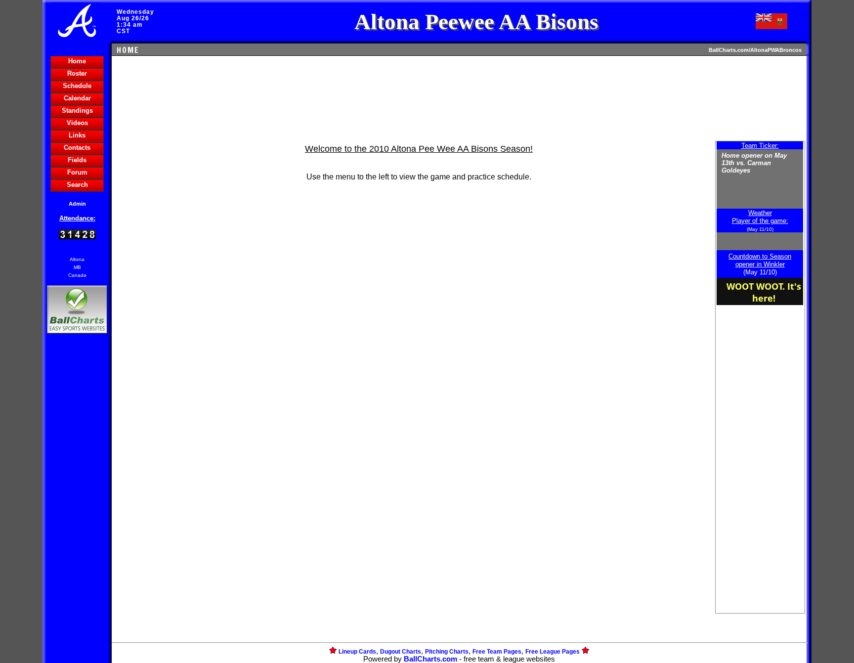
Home (77, 61)
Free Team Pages (496, 651)
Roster (77, 73)
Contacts (77, 147)
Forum (77, 172)
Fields (77, 160)
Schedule (77, 85)
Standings (77, 110)
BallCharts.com (430, 659)
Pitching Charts (447, 651)
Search (77, 184)
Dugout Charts (400, 651)
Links (77, 135)
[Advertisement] (77, 506)
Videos (77, 123)
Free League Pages (552, 651)
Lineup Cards (357, 651)
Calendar (77, 98)
